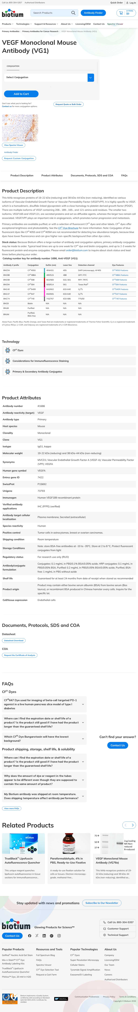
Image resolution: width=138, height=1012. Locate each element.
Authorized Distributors (116, 979)
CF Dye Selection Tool (47, 969)
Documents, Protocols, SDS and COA (92, 175)
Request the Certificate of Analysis (19, 655)
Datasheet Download (13, 640)
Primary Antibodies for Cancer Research (40, 31)
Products (6, 24)
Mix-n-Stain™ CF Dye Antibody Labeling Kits (13, 962)
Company (109, 955)
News (107, 969)
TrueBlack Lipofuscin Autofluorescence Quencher (15, 970)
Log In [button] (133, 2)
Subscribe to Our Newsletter (102, 902)
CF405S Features (120, 270)
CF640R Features (120, 289)
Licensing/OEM (83, 24)
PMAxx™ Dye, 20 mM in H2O (16, 976)
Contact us (7, 106)
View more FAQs (11, 808)
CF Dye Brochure (68, 228)
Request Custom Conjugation (19, 158)
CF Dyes (75, 955)
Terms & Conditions (127, 997)
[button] (126, 13)
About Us (65, 24)
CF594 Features (119, 284)
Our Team (109, 965)
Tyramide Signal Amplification (85, 969)
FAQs (124, 175)
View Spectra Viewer (13, 145)
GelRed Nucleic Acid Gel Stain (17, 955)
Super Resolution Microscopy (84, 960)
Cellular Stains (77, 965)
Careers (108, 974)
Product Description (22, 175)
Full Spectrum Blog (45, 955)
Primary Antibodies (10, 31)
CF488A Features (120, 275)
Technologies (23, 24)
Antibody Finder (93, 12)
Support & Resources (45, 24)
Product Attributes (52, 175)
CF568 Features (119, 280)
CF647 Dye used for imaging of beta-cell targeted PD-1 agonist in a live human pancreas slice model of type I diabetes (40, 704)
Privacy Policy (109, 997)
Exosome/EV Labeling (81, 974)
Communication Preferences (87, 997)
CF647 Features (119, 294)
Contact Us (99, 24)
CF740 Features (119, 298)
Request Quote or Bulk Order (69, 104)
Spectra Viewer (115, 24)
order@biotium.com (77, 250)
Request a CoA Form (46, 974)
